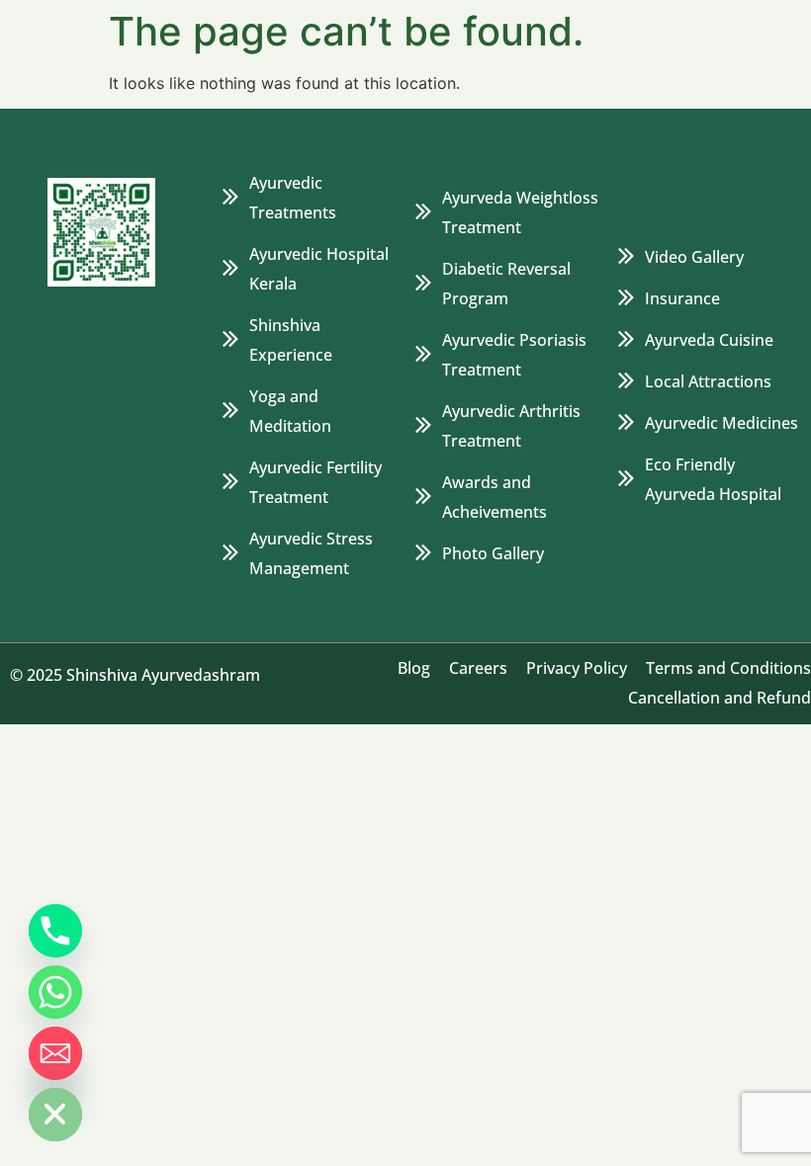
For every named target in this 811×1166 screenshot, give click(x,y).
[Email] (55, 1053)
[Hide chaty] (55, 1114)
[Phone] (55, 931)
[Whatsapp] (55, 992)
